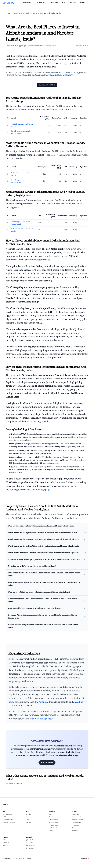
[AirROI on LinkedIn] (20, 46)
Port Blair (19, 783)
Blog (63, 2)
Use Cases (28, 822)
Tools (27, 819)
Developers (26, 2)
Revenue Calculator (77, 819)
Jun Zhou (40, 46)
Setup (27, 817)
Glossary (72, 2)
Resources (54, 2)
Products (40, 2)
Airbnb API (44, 702)
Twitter (30, 842)
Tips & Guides (52, 817)
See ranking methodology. (60, 75)
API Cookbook (53, 828)
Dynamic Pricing (76, 822)
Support (83, 2)
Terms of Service (20, 858)
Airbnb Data (18, 13)
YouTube (31, 845)
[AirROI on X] (17, 46)
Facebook (31, 848)
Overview (28, 814)
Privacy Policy (30, 858)
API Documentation (8, 817)
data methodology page (38, 489)
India (35, 13)
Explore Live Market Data (47, 85)
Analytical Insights (77, 817)
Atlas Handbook (53, 822)
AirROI (13, 46)
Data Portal (75, 828)
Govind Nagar (10, 783)
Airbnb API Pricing (8, 819)
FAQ (4, 840)
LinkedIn (31, 840)
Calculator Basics (53, 819)
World (27, 13)
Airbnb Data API (7, 814)
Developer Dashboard (9, 822)
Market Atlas (75, 814)
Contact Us (6, 842)
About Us (5, 845)
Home (8, 13)
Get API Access (47, 762)
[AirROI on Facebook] (25, 46)
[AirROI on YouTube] (22, 46)
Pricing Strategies (53, 825)
